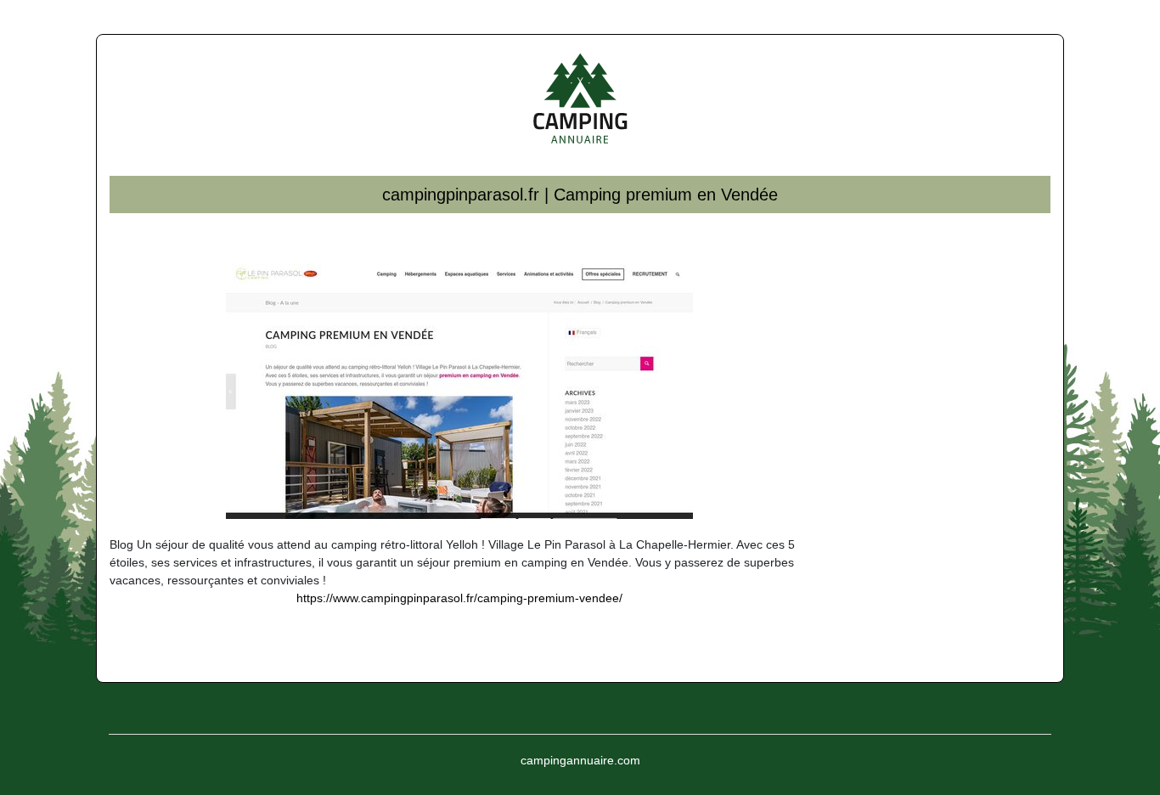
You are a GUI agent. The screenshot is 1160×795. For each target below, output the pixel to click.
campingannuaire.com (580, 760)
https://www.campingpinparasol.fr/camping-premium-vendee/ (459, 598)
